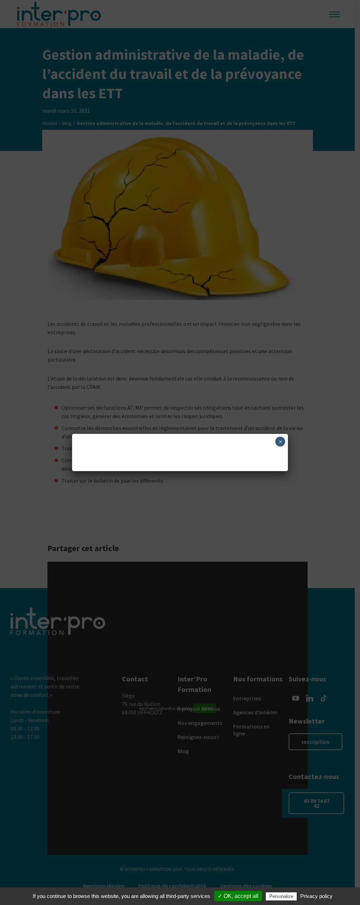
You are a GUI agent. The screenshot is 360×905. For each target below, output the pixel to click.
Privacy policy (316, 896)
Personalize (281, 896)
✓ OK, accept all (238, 896)
